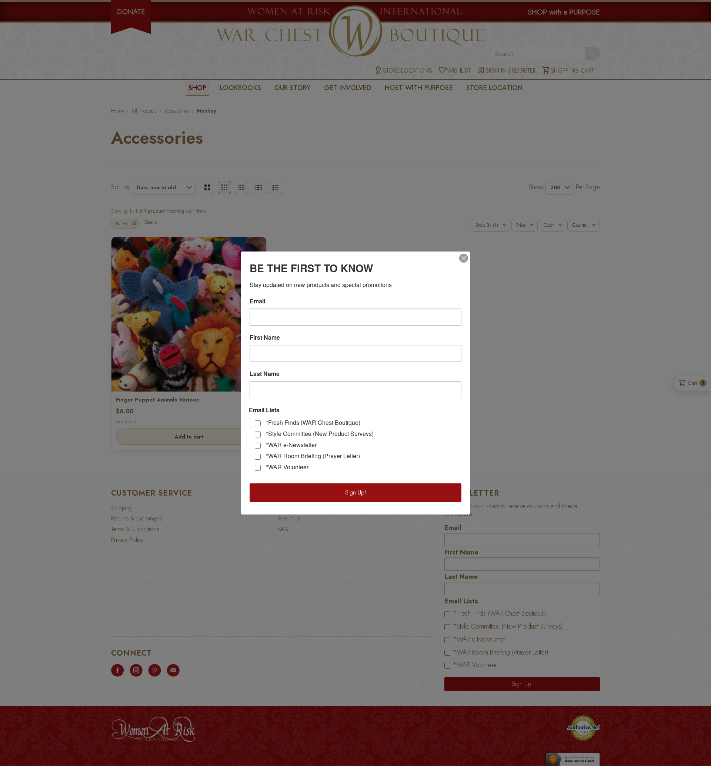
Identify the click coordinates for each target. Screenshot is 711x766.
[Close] (463, 258)
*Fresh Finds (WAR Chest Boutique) (313, 422)
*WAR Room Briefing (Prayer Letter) (313, 456)
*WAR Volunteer (287, 467)
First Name (265, 337)
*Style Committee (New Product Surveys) (320, 433)
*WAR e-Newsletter (291, 444)
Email (257, 301)
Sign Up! (355, 492)
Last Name (265, 374)
